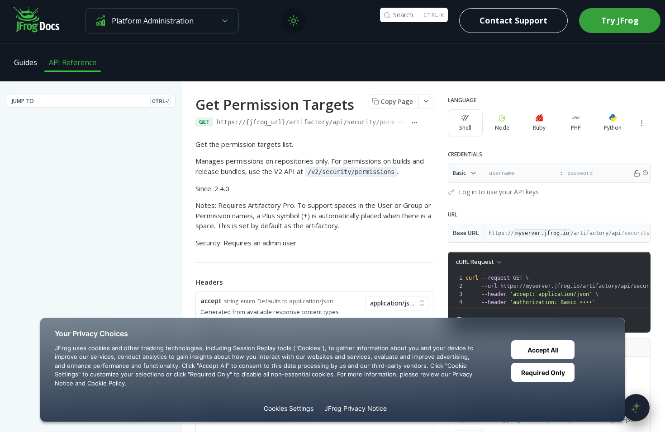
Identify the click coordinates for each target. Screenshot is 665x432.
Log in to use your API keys (499, 192)
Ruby (539, 127)
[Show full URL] (414, 122)
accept (211, 300)
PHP (576, 127)
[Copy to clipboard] (428, 122)
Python (613, 127)
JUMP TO (90, 101)
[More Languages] (641, 123)
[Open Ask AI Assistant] (636, 407)
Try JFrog (620, 20)
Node (502, 127)
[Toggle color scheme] (293, 20)
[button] (645, 173)
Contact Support (513, 20)
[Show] (636, 173)
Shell (465, 127)
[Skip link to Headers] (189, 282)
